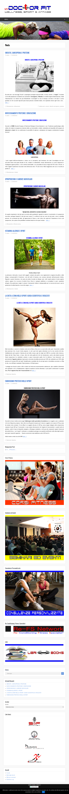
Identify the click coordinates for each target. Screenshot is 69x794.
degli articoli (10, 775)
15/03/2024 (14, 181)
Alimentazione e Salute (12, 172)
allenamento (17, 106)
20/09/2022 (14, 298)
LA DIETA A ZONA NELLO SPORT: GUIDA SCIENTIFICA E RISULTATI (27, 295)
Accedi (8, 773)
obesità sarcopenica (54, 106)
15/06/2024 (14, 115)
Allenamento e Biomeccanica (14, 224)
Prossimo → (13, 449)
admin (7, 55)
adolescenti (42, 106)
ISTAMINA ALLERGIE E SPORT (15, 230)
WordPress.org (10, 779)
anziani (47, 106)
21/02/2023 (14, 233)
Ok (43, 792)
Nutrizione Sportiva (11, 374)
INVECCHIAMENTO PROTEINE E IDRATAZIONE (20, 113)
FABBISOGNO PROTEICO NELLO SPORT (18, 381)
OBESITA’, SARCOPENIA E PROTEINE (17, 52)
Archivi (6, 704)
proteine (62, 106)
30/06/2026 (14, 55)
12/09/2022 (14, 383)
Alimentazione (10, 106)
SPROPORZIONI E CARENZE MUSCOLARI (18, 179)
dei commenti (11, 777)
